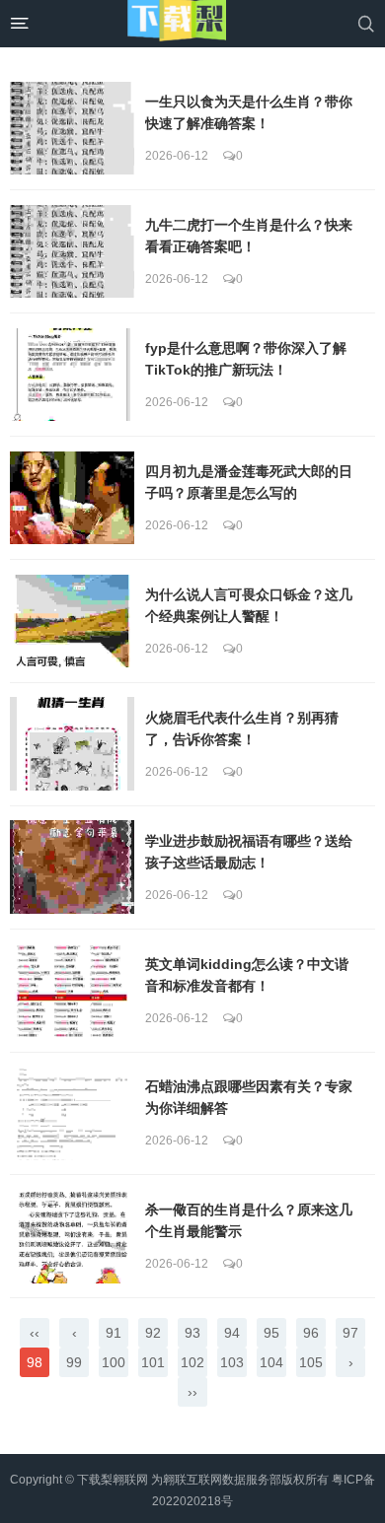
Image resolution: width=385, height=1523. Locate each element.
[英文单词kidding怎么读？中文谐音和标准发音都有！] (72, 989)
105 (311, 1362)
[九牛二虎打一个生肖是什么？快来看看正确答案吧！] (72, 251)
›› (192, 1392)
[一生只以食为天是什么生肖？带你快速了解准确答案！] (72, 128)
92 (153, 1333)
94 (232, 1333)
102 (192, 1362)
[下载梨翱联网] (176, 23)
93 (192, 1333)
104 (271, 1362)
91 (113, 1333)
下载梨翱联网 (112, 1480)
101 (153, 1362)
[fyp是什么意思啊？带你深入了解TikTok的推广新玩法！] (72, 374)
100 (113, 1362)
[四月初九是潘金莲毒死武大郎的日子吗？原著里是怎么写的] (72, 497)
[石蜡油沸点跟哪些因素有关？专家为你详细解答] (72, 1113)
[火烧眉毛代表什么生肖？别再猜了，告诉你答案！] (72, 743)
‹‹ (34, 1333)
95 (271, 1333)
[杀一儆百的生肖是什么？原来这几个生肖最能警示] (72, 1236)
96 (311, 1333)
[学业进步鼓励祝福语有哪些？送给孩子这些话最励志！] (72, 866)
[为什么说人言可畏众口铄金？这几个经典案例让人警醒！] (72, 621)
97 (350, 1333)
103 (232, 1362)
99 (74, 1362)
